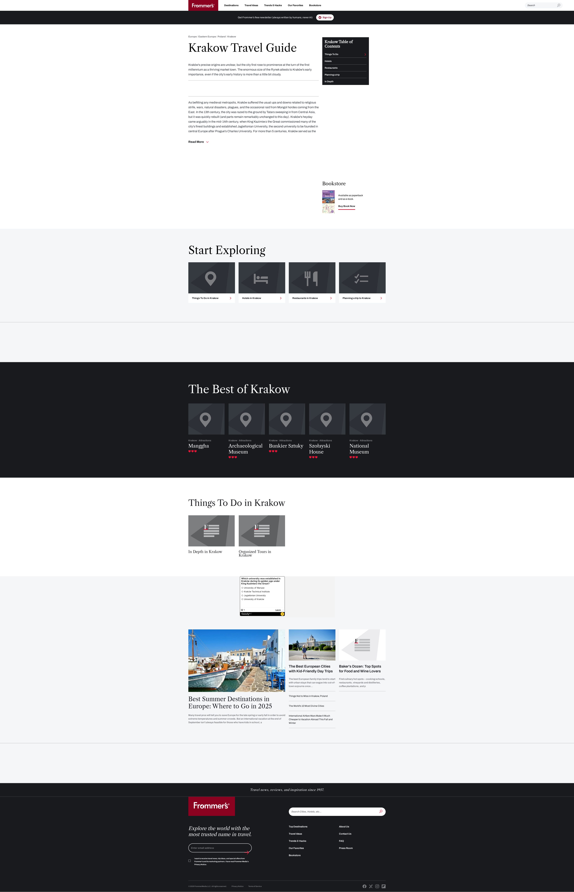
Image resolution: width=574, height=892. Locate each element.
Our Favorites (295, 5)
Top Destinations (298, 826)
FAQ (341, 841)
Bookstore (315, 5)
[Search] (381, 811)
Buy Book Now (346, 206)
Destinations (231, 5)
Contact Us (345, 833)
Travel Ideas (251, 5)
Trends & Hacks (273, 5)
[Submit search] (560, 5)
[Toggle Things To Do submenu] (365, 54)
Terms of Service (255, 886)
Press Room (346, 848)
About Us (344, 826)
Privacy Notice (238, 886)
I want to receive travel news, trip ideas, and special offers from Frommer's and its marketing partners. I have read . (221, 861)
